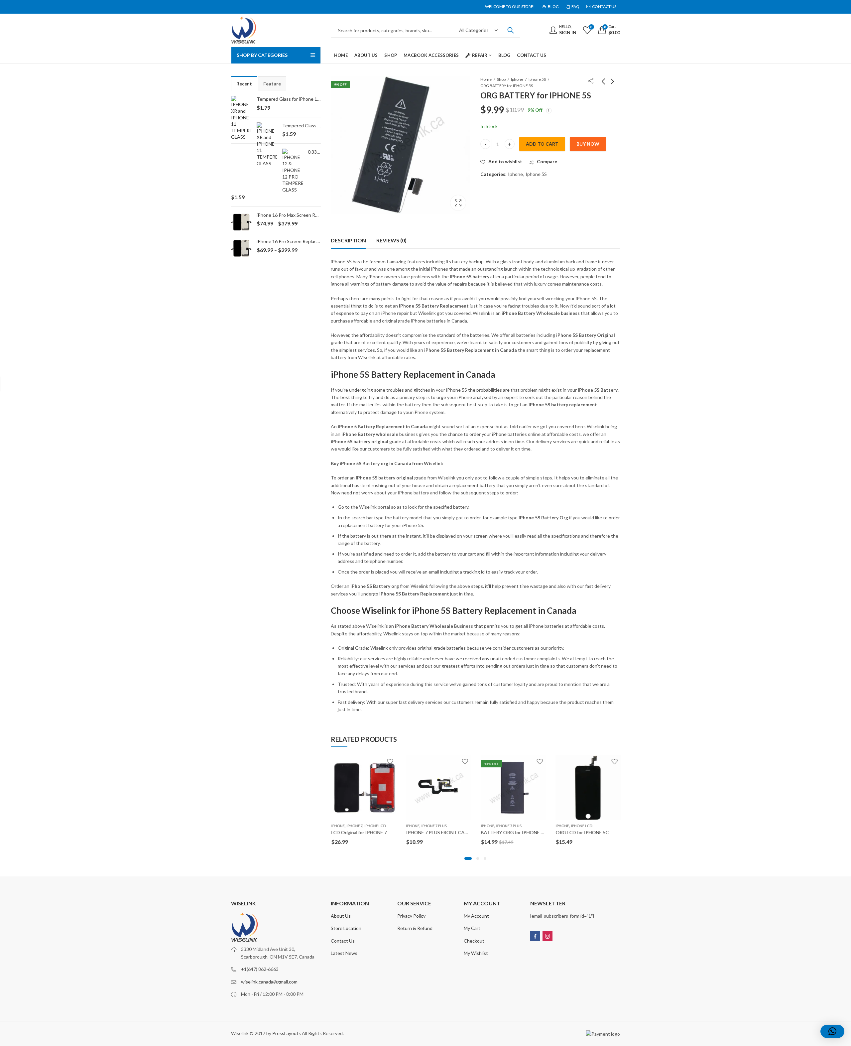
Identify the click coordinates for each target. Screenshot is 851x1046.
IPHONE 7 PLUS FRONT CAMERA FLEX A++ (452, 832)
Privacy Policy (411, 916)
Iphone (517, 79)
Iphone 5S (537, 79)
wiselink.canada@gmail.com (269, 981)
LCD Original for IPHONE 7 (358, 832)
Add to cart (542, 144)
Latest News (344, 953)
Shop (501, 79)
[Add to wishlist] (390, 761)
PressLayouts (286, 1033)
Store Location (346, 928)
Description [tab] (348, 240)
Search (510, 30)
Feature (272, 83)
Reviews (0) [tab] (391, 240)
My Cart (472, 928)
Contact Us (343, 941)
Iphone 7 (354, 826)
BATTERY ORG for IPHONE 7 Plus (516, 832)
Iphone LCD (374, 826)
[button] (468, 858)
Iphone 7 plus (433, 826)
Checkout (474, 941)
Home (486, 79)
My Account (476, 916)
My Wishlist (476, 953)
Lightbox (458, 202)
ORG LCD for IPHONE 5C (581, 832)
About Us (341, 916)
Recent (244, 83)
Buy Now (587, 144)
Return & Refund (414, 928)
